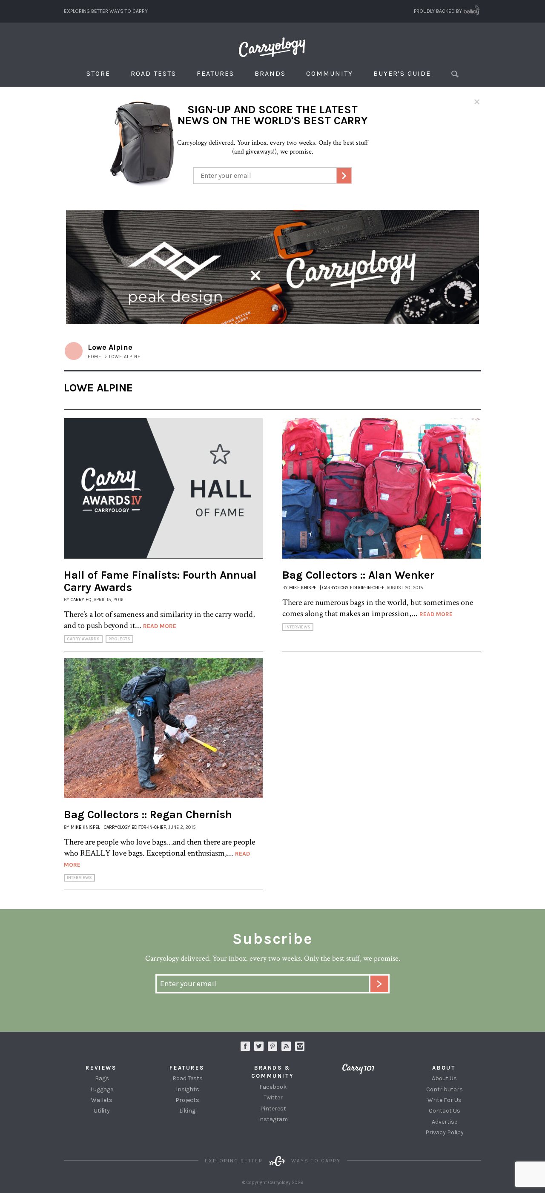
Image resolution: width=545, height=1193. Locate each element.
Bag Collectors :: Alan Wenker (358, 575)
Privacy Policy (444, 1132)
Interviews (297, 627)
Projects (119, 639)
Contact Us (444, 1110)
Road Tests (153, 73)
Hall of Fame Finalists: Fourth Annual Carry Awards (160, 581)
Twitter (273, 1097)
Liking (187, 1110)
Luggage (101, 1089)
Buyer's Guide (402, 73)
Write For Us (444, 1100)
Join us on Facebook (245, 1046)
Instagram (299, 1046)
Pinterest (273, 1108)
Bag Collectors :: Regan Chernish (148, 814)
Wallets (101, 1100)
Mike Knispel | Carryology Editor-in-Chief (336, 588)
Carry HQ (81, 599)
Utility (102, 1110)
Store (98, 73)
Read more (159, 626)
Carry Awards (83, 639)
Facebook (273, 1086)
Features (215, 73)
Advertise (444, 1121)
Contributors (444, 1089)
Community (329, 73)
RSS (286, 1046)
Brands (270, 73)
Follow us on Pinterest (272, 1046)
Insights (187, 1089)
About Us (444, 1078)
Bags (102, 1078)
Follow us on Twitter (259, 1046)
